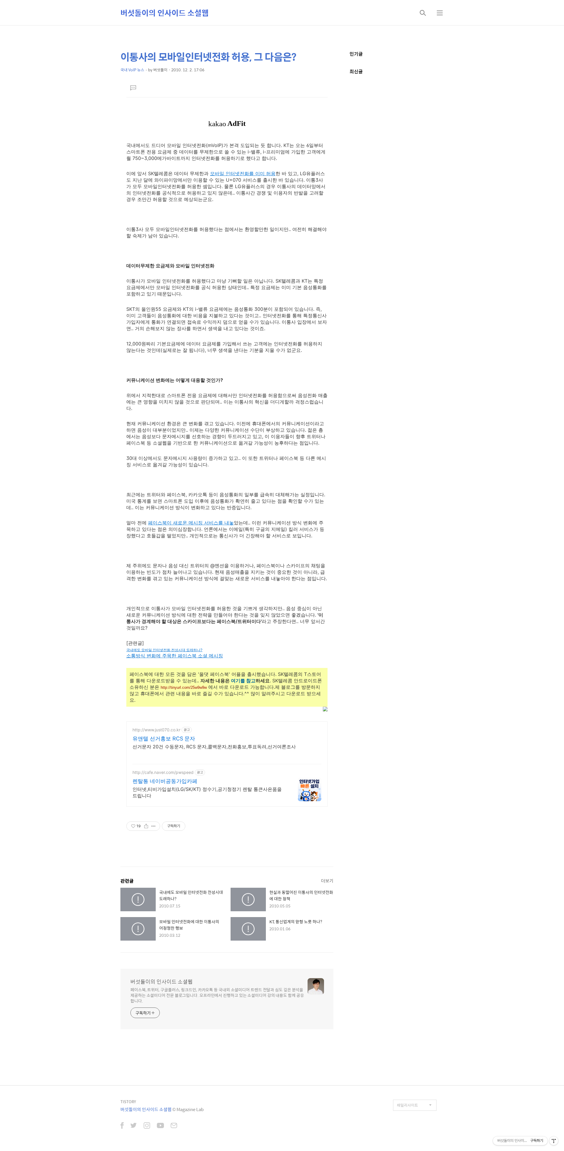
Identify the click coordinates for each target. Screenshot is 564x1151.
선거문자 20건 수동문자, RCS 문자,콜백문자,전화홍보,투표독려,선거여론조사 (214, 747)
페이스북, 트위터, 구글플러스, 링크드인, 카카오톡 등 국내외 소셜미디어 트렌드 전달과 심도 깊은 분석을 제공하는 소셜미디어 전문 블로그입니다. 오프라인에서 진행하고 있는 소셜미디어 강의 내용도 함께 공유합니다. (217, 995)
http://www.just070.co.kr (156, 729)
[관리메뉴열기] (553, 1140)
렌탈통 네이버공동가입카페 (164, 781)
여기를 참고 (243, 680)
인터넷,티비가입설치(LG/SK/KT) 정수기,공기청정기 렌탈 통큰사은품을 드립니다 (207, 792)
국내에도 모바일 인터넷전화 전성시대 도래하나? (164, 650)
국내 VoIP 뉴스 (132, 70)
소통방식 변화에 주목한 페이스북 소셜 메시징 (174, 656)
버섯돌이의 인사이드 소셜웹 (164, 12)
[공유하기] (146, 826)
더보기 (327, 880)
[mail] (174, 1126)
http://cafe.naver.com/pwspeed (163, 772)
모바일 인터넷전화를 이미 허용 (243, 173)
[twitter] (133, 1126)
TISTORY (128, 1101)
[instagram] (147, 1126)
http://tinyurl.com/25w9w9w (184, 687)
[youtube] (160, 1126)
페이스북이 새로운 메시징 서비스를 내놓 (191, 523)
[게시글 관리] (153, 826)
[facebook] (122, 1126)
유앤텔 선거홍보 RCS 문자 (163, 738)
